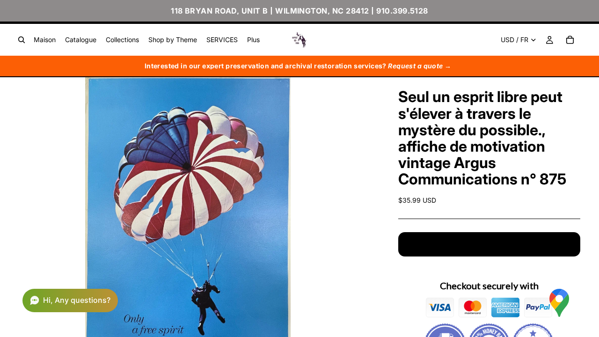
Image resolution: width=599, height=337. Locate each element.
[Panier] (570, 39)
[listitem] (253, 40)
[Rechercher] (21, 39)
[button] (70, 300)
